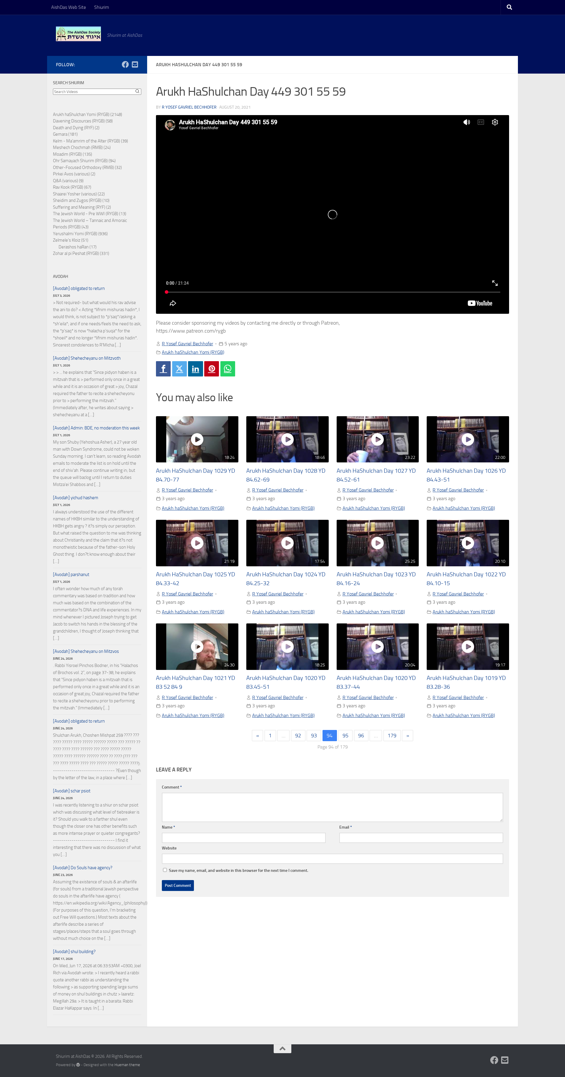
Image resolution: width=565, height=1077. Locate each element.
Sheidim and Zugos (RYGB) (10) (81, 200)
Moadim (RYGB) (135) (72, 154)
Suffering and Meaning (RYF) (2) (82, 207)
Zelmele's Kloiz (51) (70, 240)
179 (392, 735)
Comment (172, 787)
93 (314, 735)
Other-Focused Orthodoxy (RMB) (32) (87, 167)
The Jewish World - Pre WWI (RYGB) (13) (89, 213)
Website (169, 848)
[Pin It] (211, 368)
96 (361, 735)
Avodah (60, 276)
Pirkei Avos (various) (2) (74, 174)
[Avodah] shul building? (74, 951)
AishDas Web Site (68, 7)
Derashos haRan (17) (78, 247)
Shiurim (101, 7)
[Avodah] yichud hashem (75, 497)
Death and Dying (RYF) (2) (76, 127)
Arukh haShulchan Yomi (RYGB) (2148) (87, 114)
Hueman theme (127, 1065)
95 (345, 735)
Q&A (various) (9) (68, 180)
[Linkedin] (195, 368)
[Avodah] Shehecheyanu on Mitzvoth (87, 358)
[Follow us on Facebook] (125, 64)
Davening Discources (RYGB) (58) (83, 121)
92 (298, 735)
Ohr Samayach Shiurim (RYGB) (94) (84, 160)
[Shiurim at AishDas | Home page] (78, 33)
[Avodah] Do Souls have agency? (82, 867)
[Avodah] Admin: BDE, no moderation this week (96, 428)
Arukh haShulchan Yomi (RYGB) (193, 352)
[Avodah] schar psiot (71, 791)
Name (168, 827)
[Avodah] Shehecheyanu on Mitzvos (86, 651)
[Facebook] (163, 368)
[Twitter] (179, 368)
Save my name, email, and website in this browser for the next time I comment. (238, 870)
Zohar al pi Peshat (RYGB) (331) (81, 253)
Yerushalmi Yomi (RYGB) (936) (80, 233)
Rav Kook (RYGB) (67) (72, 187)
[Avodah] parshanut (71, 574)
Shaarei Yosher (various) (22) (79, 194)
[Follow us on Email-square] (134, 64)
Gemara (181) (65, 134)
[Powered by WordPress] (78, 1065)
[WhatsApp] (227, 368)
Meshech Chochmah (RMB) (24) (82, 147)
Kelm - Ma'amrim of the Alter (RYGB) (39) (90, 141)
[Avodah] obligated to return (79, 288)
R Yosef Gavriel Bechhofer (189, 107)
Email (345, 827)
